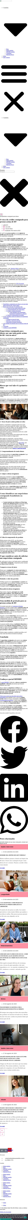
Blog (7, 49)
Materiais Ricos (10, 54)
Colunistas (8, 53)
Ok (25, 1217)
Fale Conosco (6, 57)
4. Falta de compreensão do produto (15, 315)
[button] (14, 87)
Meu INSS (21, 442)
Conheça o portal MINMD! (10, 327)
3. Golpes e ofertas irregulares (13, 311)
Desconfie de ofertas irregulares (14, 322)
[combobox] (7, 172)
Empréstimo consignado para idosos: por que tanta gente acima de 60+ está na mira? (15, 304)
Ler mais (2, 868)
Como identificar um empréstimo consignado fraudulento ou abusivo (18, 313)
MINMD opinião (10, 52)
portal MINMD (5, 682)
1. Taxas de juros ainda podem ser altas (15, 308)
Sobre (4, 56)
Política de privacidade (5, 1212)
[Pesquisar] (1, 214)
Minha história (9, 50)
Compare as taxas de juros (12, 319)
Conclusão (5, 326)
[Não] (12, 1219)
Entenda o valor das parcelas (13, 320)
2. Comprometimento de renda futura (15, 309)
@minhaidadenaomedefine (6, 700)
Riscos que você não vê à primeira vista (12, 306)
